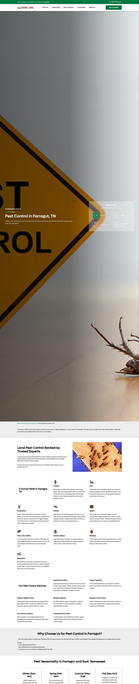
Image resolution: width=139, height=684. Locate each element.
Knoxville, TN (25, 423)
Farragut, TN (33, 423)
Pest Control (68, 7)
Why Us (45, 7)
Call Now (46, 2)
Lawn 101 (92, 7)
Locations (81, 7)
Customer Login (116, 2)
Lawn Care (56, 7)
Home (19, 423)
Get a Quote (113, 7)
